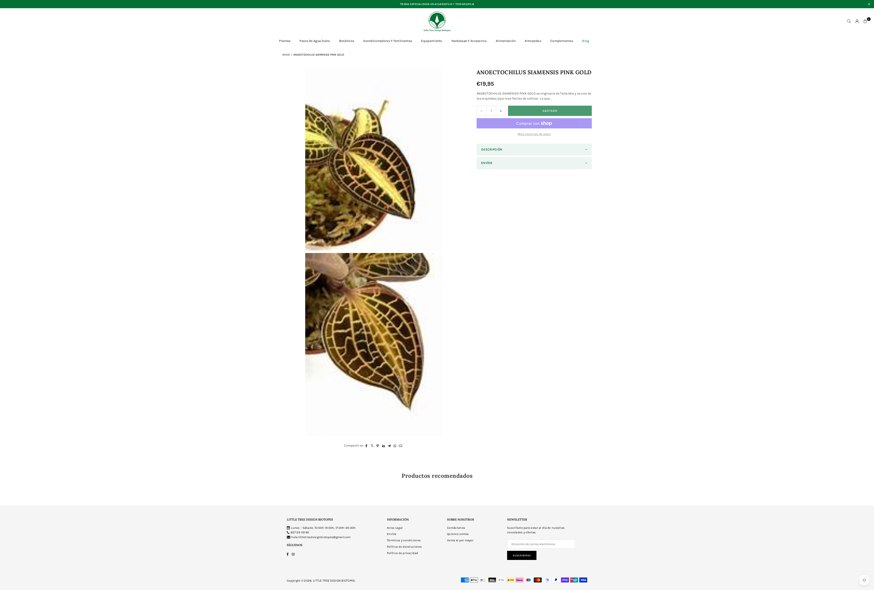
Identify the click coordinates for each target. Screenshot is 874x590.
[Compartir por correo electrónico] (400, 445)
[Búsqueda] (849, 21)
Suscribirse (522, 555)
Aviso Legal (395, 527)
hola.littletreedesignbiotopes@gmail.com (321, 537)
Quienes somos (458, 534)
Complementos (561, 41)
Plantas (284, 41)
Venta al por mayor (460, 540)
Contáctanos (456, 527)
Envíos (391, 534)
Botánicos (346, 41)
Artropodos (533, 41)
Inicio (286, 54)
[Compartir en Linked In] (383, 445)
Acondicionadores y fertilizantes (387, 41)
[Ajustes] (857, 21)
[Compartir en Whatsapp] (395, 445)
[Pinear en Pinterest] (378, 445)
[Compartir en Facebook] (366, 445)
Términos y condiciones (404, 540)
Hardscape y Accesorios (469, 41)
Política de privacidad (402, 553)
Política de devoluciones (404, 546)
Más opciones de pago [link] (534, 134)
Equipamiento (431, 41)
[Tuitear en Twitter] (372, 445)
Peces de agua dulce (315, 41)
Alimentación (506, 41)
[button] (865, 21)
